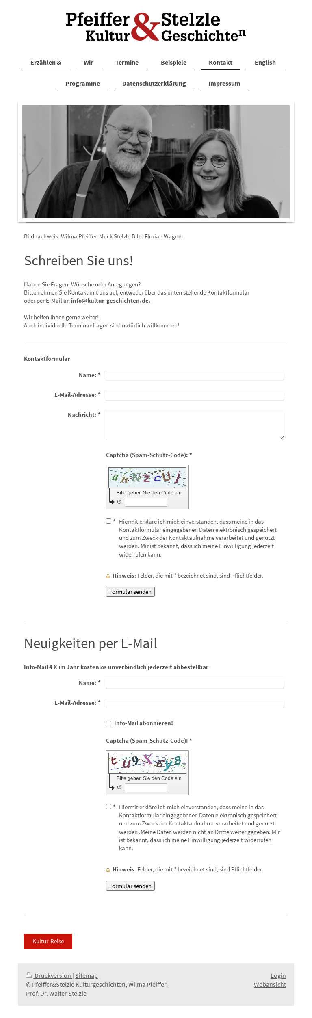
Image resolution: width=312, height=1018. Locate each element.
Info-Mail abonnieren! (143, 723)
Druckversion (52, 975)
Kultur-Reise (48, 941)
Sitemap (86, 975)
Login (278, 975)
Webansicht (270, 984)
